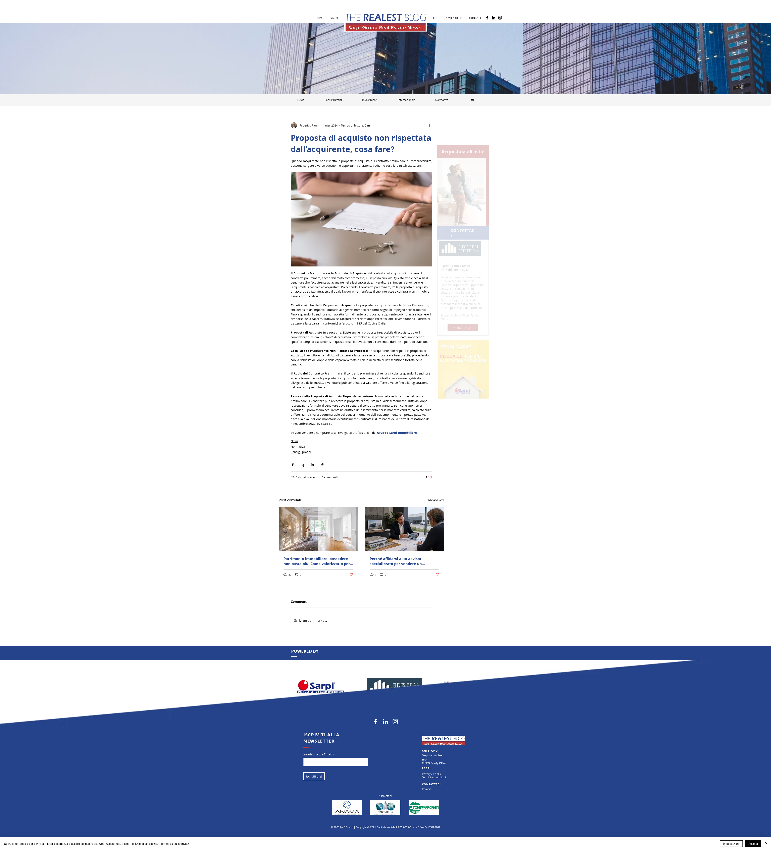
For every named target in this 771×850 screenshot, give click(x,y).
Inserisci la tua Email (317, 754)
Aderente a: (385, 795)
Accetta (753, 844)
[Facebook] (487, 17)
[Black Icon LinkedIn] (493, 17)
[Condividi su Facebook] (293, 465)
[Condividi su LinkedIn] (312, 465)
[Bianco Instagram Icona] (395, 721)
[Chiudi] (766, 843)
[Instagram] (500, 17)
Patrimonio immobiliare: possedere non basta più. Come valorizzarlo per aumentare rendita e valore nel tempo (317, 561)
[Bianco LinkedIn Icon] (385, 721)
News (294, 441)
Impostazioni (731, 844)
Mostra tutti (436, 499)
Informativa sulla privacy (174, 844)
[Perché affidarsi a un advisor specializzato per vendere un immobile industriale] (404, 529)
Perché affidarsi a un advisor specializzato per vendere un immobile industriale (396, 561)
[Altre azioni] (429, 125)
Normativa (298, 446)
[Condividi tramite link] (322, 465)
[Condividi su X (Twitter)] (302, 465)
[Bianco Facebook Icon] (375, 721)
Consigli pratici (301, 452)
